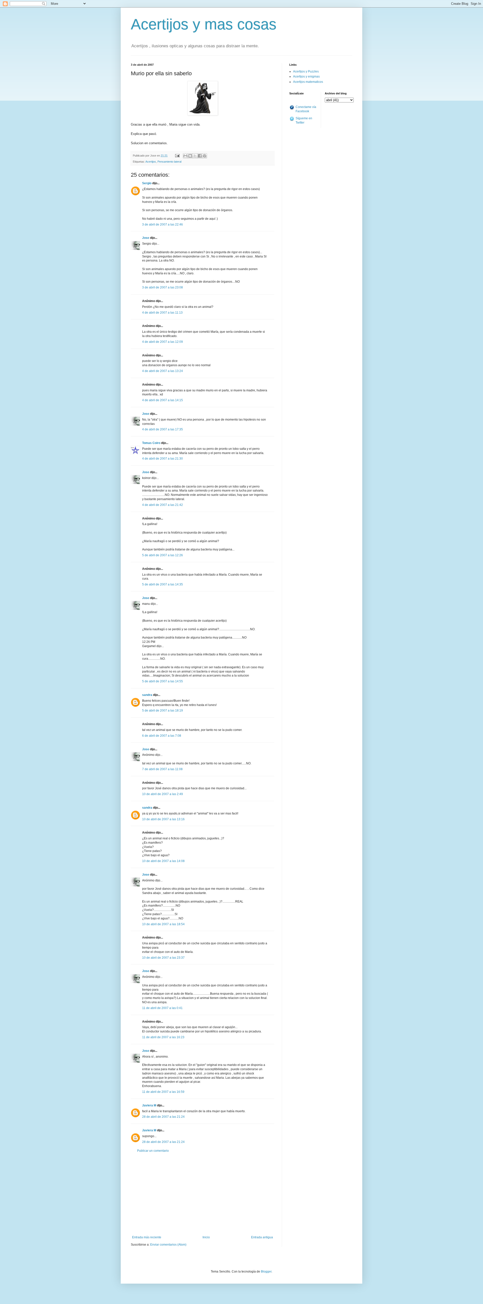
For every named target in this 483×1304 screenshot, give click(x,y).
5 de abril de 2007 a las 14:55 (162, 681)
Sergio (146, 183)
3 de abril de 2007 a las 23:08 (162, 287)
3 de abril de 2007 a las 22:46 (162, 224)
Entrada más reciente (146, 1237)
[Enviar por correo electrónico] (185, 155)
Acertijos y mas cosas (203, 24)
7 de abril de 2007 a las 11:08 (162, 769)
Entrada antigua (262, 1237)
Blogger (266, 1271)
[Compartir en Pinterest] (204, 155)
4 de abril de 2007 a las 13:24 (162, 371)
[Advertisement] (202, 1194)
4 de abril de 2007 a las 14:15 (162, 400)
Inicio (206, 1237)
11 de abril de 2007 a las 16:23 (163, 1037)
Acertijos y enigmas (306, 76)
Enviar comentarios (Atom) (168, 1244)
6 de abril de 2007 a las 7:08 (161, 735)
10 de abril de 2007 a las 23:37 (163, 957)
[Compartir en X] (194, 155)
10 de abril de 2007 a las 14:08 (163, 861)
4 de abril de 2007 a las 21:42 (162, 505)
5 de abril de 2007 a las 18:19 (162, 710)
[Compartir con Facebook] (199, 155)
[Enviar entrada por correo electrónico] (177, 155)
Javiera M (149, 1105)
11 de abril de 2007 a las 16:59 (163, 1092)
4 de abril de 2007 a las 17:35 (162, 429)
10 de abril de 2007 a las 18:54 (163, 924)
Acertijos (150, 161)
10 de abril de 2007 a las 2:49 (162, 794)
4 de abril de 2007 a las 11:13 (162, 312)
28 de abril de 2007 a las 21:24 (163, 1117)
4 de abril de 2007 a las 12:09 (162, 342)
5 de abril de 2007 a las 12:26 (162, 555)
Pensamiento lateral (169, 161)
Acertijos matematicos (308, 82)
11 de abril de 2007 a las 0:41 (162, 1008)
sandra (147, 695)
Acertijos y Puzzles (306, 71)
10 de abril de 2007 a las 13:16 (163, 819)
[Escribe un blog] (190, 155)
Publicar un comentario (153, 1150)
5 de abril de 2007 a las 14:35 (162, 584)
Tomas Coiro (151, 443)
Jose (145, 238)
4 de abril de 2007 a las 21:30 (162, 458)
